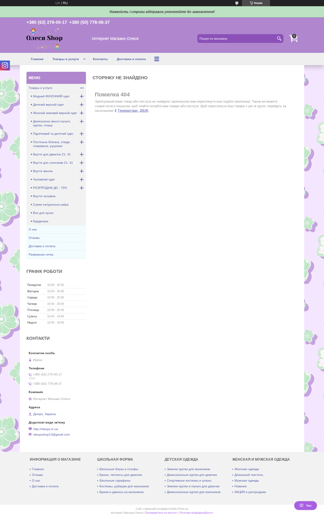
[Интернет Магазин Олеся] (44, 39)
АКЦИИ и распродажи (250, 492)
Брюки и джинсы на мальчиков (121, 492)
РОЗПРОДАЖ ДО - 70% (50, 188)
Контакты (100, 59)
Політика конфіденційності (196, 512)
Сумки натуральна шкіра (51, 204)
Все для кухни (43, 213)
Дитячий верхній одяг (48, 104)
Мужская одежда (247, 480)
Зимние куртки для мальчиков (188, 469)
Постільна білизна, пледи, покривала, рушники (52, 144)
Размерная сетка (41, 254)
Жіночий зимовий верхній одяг (55, 113)
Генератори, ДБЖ (133, 111)
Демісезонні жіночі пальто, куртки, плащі (52, 123)
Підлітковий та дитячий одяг (53, 133)
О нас (33, 229)
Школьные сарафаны (114, 480)
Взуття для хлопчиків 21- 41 (53, 162)
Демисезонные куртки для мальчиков (193, 492)
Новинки (241, 486)
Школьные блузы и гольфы (118, 469)
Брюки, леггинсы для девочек (120, 475)
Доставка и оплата (131, 59)
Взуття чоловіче (44, 196)
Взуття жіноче (43, 171)
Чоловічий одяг (44, 179)
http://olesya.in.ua (45, 429)
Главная (37, 59)
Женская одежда (247, 469)
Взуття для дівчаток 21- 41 (52, 154)
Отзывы (34, 237)
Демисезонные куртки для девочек (192, 475)
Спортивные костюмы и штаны (189, 480)
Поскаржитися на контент (161, 512)
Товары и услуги (65, 59)
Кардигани (40, 221)
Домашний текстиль (249, 475)
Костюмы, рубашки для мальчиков (124, 486)
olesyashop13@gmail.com (51, 434)
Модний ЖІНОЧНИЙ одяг (51, 96)
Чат (309, 505)
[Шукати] (279, 38)
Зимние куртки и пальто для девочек (193, 486)
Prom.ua (183, 508)
